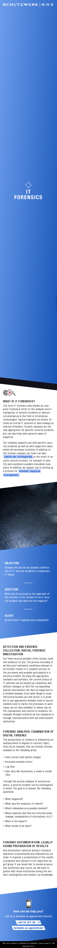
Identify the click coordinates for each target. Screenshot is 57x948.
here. (32, 946)
